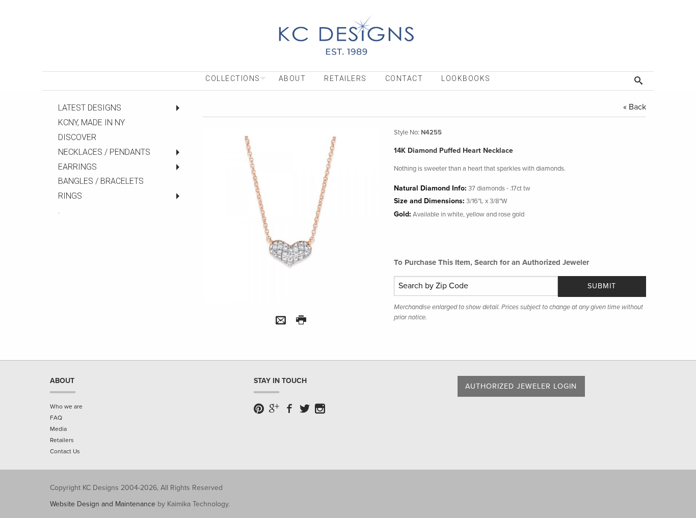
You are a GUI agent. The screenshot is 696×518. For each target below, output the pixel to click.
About (292, 78)
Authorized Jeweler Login (521, 386)
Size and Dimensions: (429, 201)
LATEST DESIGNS (89, 108)
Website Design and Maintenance (102, 504)
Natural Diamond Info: (430, 188)
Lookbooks (466, 78)
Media (58, 429)
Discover (77, 137)
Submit (601, 286)
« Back (634, 107)
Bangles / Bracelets (101, 181)
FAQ (56, 418)
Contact (404, 78)
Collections (232, 78)
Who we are (66, 406)
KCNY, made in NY (91, 122)
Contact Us (65, 451)
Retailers (345, 78)
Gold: (402, 214)
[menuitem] (233, 79)
